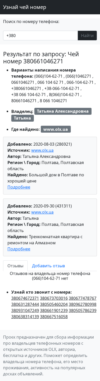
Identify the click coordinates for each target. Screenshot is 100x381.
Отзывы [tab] (15, 266)
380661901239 (54, 310)
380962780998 (82, 304)
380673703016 (54, 298)
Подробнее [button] (18, 187)
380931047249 (25, 310)
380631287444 (25, 304)
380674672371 (25, 298)
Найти (87, 35)
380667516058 (54, 316)
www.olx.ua (42, 150)
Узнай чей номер (24, 7)
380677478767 (82, 298)
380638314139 (25, 316)
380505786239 (82, 310)
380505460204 (54, 304)
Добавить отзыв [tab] (48, 266)
